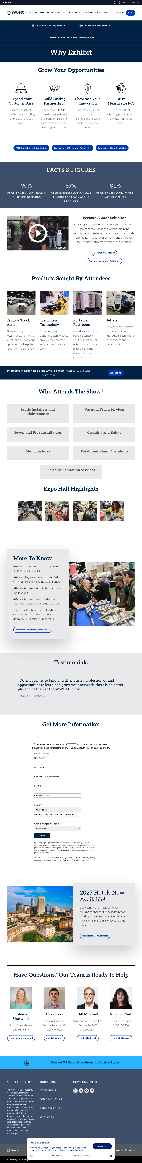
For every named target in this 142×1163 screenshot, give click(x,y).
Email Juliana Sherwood (21, 1038)
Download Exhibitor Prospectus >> (33, 629)
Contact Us (115, 372)
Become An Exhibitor (104, 252)
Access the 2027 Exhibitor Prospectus (72, 148)
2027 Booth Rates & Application (31, 148)
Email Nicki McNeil (121, 1038)
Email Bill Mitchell (87, 1038)
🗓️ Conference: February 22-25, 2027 (50, 25)
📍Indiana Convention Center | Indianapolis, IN (71, 37)
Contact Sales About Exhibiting (104, 261)
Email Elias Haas (54, 1038)
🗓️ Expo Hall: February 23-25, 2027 (95, 25)
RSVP (130, 12)
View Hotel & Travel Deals (95, 935)
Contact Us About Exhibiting (112, 148)
